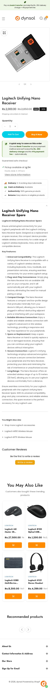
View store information (17, 174)
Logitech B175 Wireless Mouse (18, 437)
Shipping (5, 114)
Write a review (25, 462)
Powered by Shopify (32, 682)
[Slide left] (19, 84)
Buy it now (36, 134)
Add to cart (13, 134)
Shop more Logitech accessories (20, 425)
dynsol (19, 682)
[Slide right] (31, 84)
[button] (41, 19)
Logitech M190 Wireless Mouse (19, 431)
